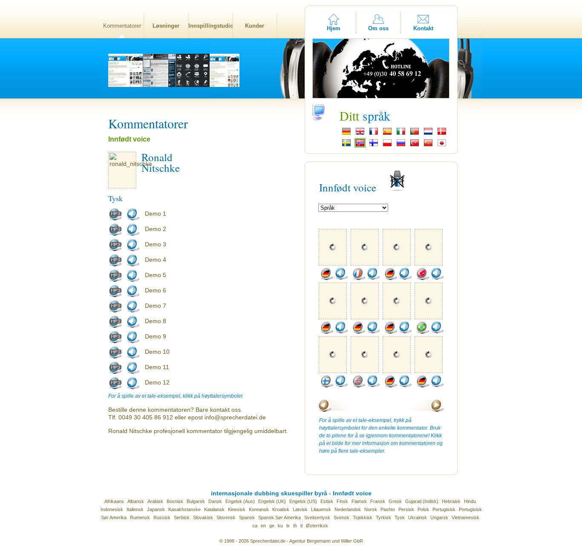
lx (288, 525)
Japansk (156, 509)
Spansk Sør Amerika (279, 517)
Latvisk (300, 509)
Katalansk (214, 509)
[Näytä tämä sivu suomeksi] (373, 145)
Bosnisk (175, 501)
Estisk (326, 501)
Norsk (370, 509)
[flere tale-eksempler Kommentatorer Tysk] (327, 278)
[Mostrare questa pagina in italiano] (401, 134)
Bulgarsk (196, 501)
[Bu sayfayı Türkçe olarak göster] (414, 145)
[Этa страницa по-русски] (401, 145)
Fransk (377, 501)
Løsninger (166, 26)
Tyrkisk (383, 517)
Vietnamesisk (465, 517)
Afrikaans (114, 501)
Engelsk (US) (303, 501)
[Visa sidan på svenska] (346, 145)
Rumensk (140, 517)
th (295, 525)
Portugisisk (443, 509)
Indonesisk (112, 509)
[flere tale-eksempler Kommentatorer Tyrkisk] (422, 278)
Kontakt (423, 28)
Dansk (215, 501)
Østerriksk (317, 525)
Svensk (341, 517)
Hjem (333, 28)
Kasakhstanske (184, 509)
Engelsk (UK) (272, 501)
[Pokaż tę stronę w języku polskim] (387, 145)
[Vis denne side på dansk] (442, 134)
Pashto (387, 509)
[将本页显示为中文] (428, 145)
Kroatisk (280, 509)
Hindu (470, 501)
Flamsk (359, 501)
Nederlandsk (347, 509)
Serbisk (182, 517)
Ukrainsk (417, 517)
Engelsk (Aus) (240, 501)
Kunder (254, 26)
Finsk (342, 501)
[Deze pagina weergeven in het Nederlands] (428, 134)
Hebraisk (451, 501)
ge (271, 525)
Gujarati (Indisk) (421, 501)
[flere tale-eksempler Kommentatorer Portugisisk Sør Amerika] (422, 332)
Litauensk (321, 509)
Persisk (406, 509)
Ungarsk (439, 517)
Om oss (378, 28)
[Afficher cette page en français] (373, 134)
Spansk (247, 517)
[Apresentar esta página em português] (414, 134)
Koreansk (259, 509)
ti (301, 525)
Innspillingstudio (210, 26)
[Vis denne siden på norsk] (360, 145)
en (263, 525)
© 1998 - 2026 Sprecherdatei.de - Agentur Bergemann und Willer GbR (291, 540)
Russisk (161, 517)
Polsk (423, 509)
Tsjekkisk (362, 517)
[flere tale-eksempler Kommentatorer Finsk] (327, 385)
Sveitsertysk (317, 517)
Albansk (135, 501)
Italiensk (135, 509)
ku (280, 525)
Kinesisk (236, 509)
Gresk (395, 501)
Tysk (400, 517)
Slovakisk (203, 517)
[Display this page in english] (360, 134)
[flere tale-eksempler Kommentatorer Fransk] (359, 278)
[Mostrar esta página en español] (387, 134)
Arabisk (155, 501)
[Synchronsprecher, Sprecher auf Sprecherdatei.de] (346, 134)
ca (254, 525)
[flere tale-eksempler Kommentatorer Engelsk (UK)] (359, 385)
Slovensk (226, 517)
